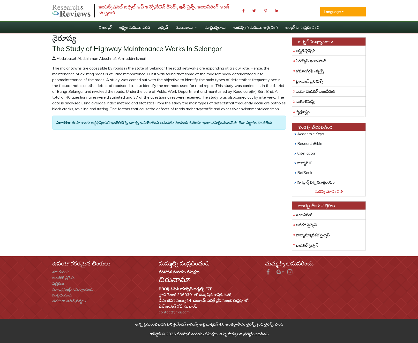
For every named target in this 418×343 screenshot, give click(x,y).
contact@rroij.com (174, 312)
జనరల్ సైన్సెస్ (306, 224)
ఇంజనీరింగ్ (304, 214)
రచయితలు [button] (185, 27)
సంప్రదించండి (62, 295)
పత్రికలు (58, 283)
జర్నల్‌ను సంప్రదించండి (302, 27)
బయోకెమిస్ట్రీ (305, 101)
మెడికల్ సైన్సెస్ (307, 245)
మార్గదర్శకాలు (215, 27)
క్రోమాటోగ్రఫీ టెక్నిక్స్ (310, 71)
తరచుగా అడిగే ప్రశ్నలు (69, 300)
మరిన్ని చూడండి (327, 191)
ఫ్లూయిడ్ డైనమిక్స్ (309, 81)
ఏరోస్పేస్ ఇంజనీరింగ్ (311, 60)
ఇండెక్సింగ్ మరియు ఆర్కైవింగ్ (255, 27)
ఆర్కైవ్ (163, 27)
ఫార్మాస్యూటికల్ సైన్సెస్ (313, 235)
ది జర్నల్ (105, 27)
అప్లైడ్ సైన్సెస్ (305, 50)
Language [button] (332, 11)
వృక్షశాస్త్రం (303, 111)
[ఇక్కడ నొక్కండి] (71, 11)
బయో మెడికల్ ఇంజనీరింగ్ (315, 91)
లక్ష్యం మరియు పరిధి (134, 27)
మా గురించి (60, 271)
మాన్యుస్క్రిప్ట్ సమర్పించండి (72, 289)
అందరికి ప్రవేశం (63, 277)
